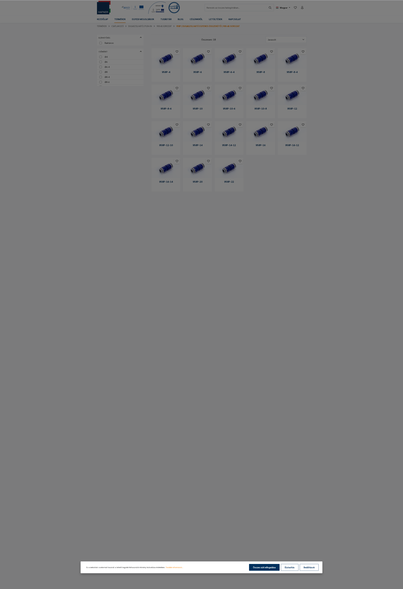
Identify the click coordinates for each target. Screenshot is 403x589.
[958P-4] (166, 59)
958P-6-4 (229, 72)
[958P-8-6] (166, 95)
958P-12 (292, 108)
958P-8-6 (166, 108)
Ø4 (106, 56)
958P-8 (260, 72)
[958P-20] (197, 168)
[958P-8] (260, 59)
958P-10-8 (260, 108)
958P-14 (197, 145)
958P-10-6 (229, 108)
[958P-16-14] (166, 168)
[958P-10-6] (229, 95)
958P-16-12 (292, 145)
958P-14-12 (229, 145)
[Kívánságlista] (295, 7)
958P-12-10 (166, 145)
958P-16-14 (166, 181)
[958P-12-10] (166, 132)
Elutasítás (290, 567)
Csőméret (103, 51)
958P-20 (197, 181)
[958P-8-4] (292, 59)
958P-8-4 (292, 72)
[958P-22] (229, 168)
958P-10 (197, 108)
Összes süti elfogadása (264, 567)
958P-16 (260, 145)
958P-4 (166, 72)
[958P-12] (292, 95)
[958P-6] (197, 59)
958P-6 (197, 72)
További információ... (174, 567)
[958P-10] (197, 95)
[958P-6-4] (229, 59)
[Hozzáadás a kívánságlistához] (177, 51)
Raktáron (109, 42)
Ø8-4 (107, 76)
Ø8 (106, 71)
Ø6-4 (107, 66)
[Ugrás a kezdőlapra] (104, 7)
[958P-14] (197, 132)
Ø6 (106, 61)
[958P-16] (260, 132)
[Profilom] (302, 7)
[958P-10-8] (260, 95)
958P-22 (229, 181)
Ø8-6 (107, 82)
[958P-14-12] (229, 132)
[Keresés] (270, 7)
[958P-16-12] (292, 132)
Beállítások (309, 567)
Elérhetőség (104, 37)
